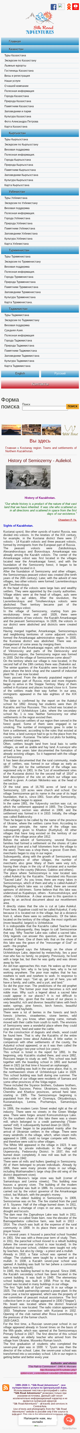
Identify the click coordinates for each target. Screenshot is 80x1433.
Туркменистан (19, 250)
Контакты (40, 384)
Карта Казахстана (15, 126)
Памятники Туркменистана (21, 287)
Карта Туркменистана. (18, 302)
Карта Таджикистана (17, 366)
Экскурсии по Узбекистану (21, 203)
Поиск (26, 404)
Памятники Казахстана (19, 106)
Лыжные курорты (15, 65)
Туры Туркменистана (17, 256)
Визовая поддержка (17, 149)
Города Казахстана (16, 96)
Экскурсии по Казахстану (20, 60)
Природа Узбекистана (18, 223)
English (20, 373)
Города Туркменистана (18, 276)
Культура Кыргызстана (18, 180)
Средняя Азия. (13, 330)
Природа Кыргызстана (18, 164)
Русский (60, 373)
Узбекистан (17, 191)
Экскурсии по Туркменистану (22, 261)
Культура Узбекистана (18, 238)
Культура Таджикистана (19, 360)
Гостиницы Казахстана (19, 70)
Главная (15, 41)
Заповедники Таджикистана (21, 355)
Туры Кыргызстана (16, 139)
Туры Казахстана (15, 55)
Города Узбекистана (17, 218)
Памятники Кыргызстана (20, 170)
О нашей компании (16, 86)
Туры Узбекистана (15, 198)
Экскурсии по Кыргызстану (21, 144)
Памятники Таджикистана (20, 350)
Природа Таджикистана (19, 345)
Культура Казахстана (17, 116)
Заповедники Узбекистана (21, 233)
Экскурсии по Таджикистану (21, 320)
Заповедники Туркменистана (22, 292)
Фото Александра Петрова (21, 121)
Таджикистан (18, 309)
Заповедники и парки (17, 111)
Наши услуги (12, 80)
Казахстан (16, 49)
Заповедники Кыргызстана (21, 175)
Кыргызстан (17, 133)
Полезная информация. (19, 154)
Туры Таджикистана (16, 315)
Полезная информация (19, 91)
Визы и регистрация (17, 75)
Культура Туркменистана (20, 297)
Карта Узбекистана (16, 243)
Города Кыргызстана (17, 159)
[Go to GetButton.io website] (69, 1428)
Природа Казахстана (17, 101)
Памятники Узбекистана (19, 228)
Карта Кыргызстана (16, 185)
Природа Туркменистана (20, 282)
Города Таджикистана (18, 340)
